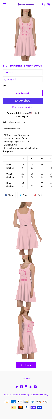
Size (6, 72)
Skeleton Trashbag (20, 394)
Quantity (8, 79)
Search (26, 378)
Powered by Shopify (39, 394)
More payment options (22, 107)
